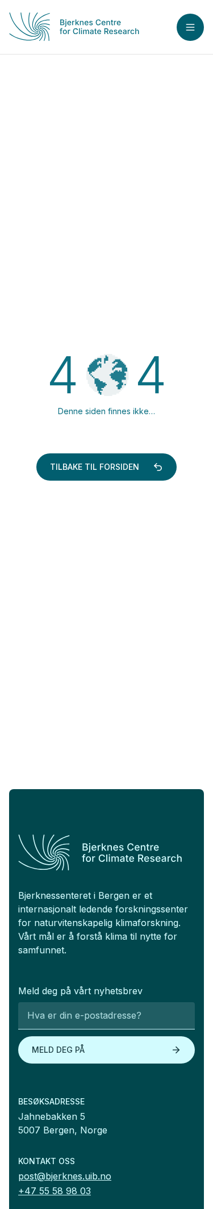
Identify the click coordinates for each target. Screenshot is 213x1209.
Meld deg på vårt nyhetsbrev (80, 991)
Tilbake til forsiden (94, 467)
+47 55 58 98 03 (54, 1191)
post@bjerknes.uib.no (64, 1176)
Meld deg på (58, 1049)
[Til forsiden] (74, 26)
